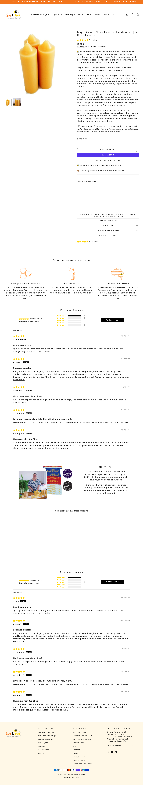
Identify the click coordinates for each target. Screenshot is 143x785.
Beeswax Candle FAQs (82, 736)
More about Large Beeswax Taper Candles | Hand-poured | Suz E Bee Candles (108, 215)
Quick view (20, 546)
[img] (19, 336)
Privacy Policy (79, 760)
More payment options (108, 160)
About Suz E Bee (79, 732)
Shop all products (46, 732)
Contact (76, 750)
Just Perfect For (108, 221)
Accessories (84, 14)
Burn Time (108, 226)
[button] (83, 40)
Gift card (42, 753)
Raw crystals (43, 743)
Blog (74, 746)
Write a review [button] (112, 320)
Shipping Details (108, 235)
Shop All (97, 14)
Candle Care (78, 743)
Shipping (81, 46)
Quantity (82, 139)
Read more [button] (19, 379)
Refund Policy (79, 757)
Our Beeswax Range (38, 14)
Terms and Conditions (82, 764)
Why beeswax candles (82, 739)
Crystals (56, 14)
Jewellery (69, 14)
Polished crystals (45, 739)
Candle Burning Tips (108, 230)
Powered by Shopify (71, 777)
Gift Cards (109, 14)
